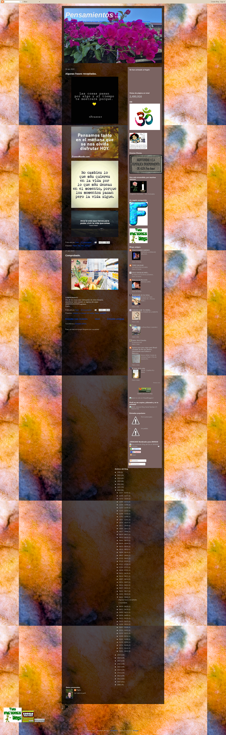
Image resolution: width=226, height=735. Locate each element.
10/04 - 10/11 (124, 529)
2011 (119, 679)
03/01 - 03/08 (124, 627)
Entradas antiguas (115, 319)
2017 (119, 661)
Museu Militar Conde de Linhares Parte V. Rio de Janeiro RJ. (149, 357)
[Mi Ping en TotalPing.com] (39, 722)
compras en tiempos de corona (83, 313)
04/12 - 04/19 (124, 609)
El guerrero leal (137, 342)
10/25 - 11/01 (124, 520)
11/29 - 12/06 (124, 505)
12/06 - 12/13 (124, 502)
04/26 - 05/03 (124, 597)
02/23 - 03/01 (124, 630)
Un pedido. (144, 428)
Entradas (134, 461)
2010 (119, 682)
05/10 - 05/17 (124, 591)
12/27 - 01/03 (124, 493)
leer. (82, 246)
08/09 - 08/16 (124, 552)
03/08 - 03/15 (124, 624)
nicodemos (114, 730)
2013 (119, 673)
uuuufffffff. (103, 313)
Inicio (97, 319)
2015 (119, 667)
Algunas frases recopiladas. (81, 73)
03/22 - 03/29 (124, 618)
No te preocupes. (147, 417)
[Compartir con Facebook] (106, 242)
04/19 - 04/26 (124, 606)
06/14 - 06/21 (124, 576)
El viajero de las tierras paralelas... (143, 274)
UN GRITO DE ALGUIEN (140, 267)
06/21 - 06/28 (124, 573)
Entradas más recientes (76, 319)
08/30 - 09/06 (124, 543)
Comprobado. (73, 255)
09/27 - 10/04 (124, 531)
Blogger (135, 730)
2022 (119, 484)
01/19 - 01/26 (124, 645)
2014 (119, 670)
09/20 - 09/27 (124, 534)
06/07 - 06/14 (124, 579)
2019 (119, 655)
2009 (119, 685)
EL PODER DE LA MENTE (149, 312)
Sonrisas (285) (145, 282)
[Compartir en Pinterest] (109, 242)
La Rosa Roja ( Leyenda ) (149, 327)
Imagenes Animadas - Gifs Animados (142, 194)
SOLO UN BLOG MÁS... (140, 273)
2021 (119, 487)
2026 (119, 472)
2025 (119, 475)
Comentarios (135, 464)
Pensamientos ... (93, 15)
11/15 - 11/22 (124, 511)
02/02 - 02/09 (124, 639)
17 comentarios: (86, 242)
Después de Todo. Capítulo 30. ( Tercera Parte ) (148, 299)
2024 (119, 478)
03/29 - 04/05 (124, 615)
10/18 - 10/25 (124, 523)
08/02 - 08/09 (124, 555)
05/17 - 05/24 (124, 588)
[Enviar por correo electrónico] (100, 242)
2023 (119, 481)
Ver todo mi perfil (80, 693)
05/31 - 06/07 (124, 582)
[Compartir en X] (104, 242)
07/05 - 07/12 (124, 567)
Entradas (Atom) (80, 324)
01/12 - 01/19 (124, 648)
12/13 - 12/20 (124, 499)
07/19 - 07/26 (124, 561)
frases (75, 246)
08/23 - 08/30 (124, 546)
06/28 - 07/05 (124, 570)
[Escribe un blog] (102, 242)
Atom (134, 455)
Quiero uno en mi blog (144, 393)
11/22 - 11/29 (124, 508)
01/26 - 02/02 (124, 642)
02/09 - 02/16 (124, 636)
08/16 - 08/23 (124, 549)
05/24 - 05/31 (124, 585)
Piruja (134, 325)
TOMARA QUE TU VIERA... (141, 310)
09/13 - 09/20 (124, 537)
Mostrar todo (156, 382)
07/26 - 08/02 (124, 558)
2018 (119, 658)
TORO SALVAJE (138, 265)
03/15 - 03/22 (124, 621)
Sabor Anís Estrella (139, 340)
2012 (119, 676)
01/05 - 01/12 (124, 651)
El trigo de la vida (138, 368)
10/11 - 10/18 (124, 525)
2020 (119, 490)
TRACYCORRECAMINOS (141, 250)
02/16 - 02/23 (124, 633)
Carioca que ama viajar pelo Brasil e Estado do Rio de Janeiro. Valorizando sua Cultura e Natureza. (144, 350)
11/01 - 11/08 (124, 517)
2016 (119, 664)
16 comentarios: (86, 310)
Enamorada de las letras (141, 295)
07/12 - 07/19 (124, 564)
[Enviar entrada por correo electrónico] (95, 242)
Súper (97, 313)
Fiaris (79, 690)
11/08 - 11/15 (124, 514)
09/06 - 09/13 (124, 540)
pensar (87, 246)
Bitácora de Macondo (139, 280)
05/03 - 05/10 (124, 594)
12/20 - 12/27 (124, 496)
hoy (79, 246)
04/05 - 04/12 (124, 612)
